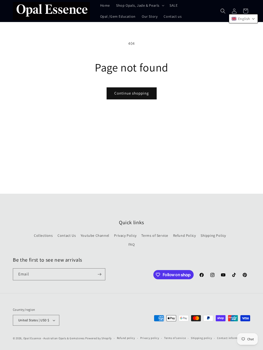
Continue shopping (131, 93)
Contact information (231, 338)
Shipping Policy (213, 235)
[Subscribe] (99, 274)
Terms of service (175, 338)
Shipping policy (201, 338)
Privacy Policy (125, 235)
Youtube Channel (95, 235)
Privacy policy (149, 338)
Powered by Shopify (98, 338)
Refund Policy (184, 235)
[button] (139, 5)
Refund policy (126, 338)
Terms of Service (154, 235)
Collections (43, 235)
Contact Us (67, 235)
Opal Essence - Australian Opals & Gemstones (54, 338)
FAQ (131, 244)
